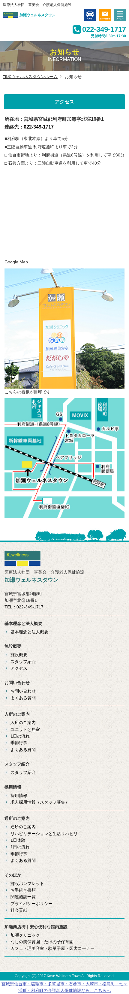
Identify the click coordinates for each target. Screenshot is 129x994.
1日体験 (18, 840)
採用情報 (18, 795)
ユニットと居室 (25, 729)
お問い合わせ (23, 691)
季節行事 (18, 742)
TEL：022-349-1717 (24, 607)
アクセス (18, 668)
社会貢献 (18, 910)
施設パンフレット (27, 883)
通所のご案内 (23, 826)
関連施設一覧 (23, 896)
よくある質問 (23, 697)
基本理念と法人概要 (29, 631)
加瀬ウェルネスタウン (38, 15)
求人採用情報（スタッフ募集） (39, 802)
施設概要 (18, 654)
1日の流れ (20, 736)
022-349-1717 (104, 29)
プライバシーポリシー (31, 903)
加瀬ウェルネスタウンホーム (30, 76)
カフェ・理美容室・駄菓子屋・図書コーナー (52, 948)
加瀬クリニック (25, 935)
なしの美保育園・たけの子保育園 (42, 941)
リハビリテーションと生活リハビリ (44, 833)
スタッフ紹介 (23, 661)
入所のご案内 (23, 722)
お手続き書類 (23, 890)
